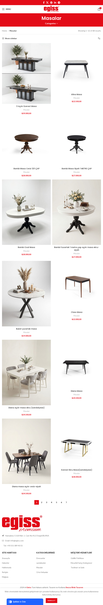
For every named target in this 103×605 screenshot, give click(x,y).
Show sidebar (11, 38)
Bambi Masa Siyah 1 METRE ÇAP (77, 168)
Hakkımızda (6, 567)
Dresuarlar (40, 558)
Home (4, 31)
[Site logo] (51, 9)
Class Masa (76, 312)
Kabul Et (51, 600)
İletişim (5, 572)
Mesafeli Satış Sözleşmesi (81, 563)
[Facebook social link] (43, 3)
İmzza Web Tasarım (74, 587)
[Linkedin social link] (55, 3)
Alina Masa (76, 94)
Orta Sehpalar (42, 572)
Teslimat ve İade (77, 567)
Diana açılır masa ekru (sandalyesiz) (26, 407)
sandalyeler (41, 563)
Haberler (5, 563)
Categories (50, 23)
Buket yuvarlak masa (26, 328)
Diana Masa (76, 391)
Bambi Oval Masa (26, 247)
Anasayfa (6, 558)
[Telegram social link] (59, 3)
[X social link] (47, 3)
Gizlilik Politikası (77, 558)
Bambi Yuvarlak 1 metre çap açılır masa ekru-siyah (76, 248)
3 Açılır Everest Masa (26, 106)
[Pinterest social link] (51, 3)
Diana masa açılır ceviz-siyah (26, 486)
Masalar (26, 110)
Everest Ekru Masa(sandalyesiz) (76, 470)
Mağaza (5, 577)
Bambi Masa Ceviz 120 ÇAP (26, 168)
